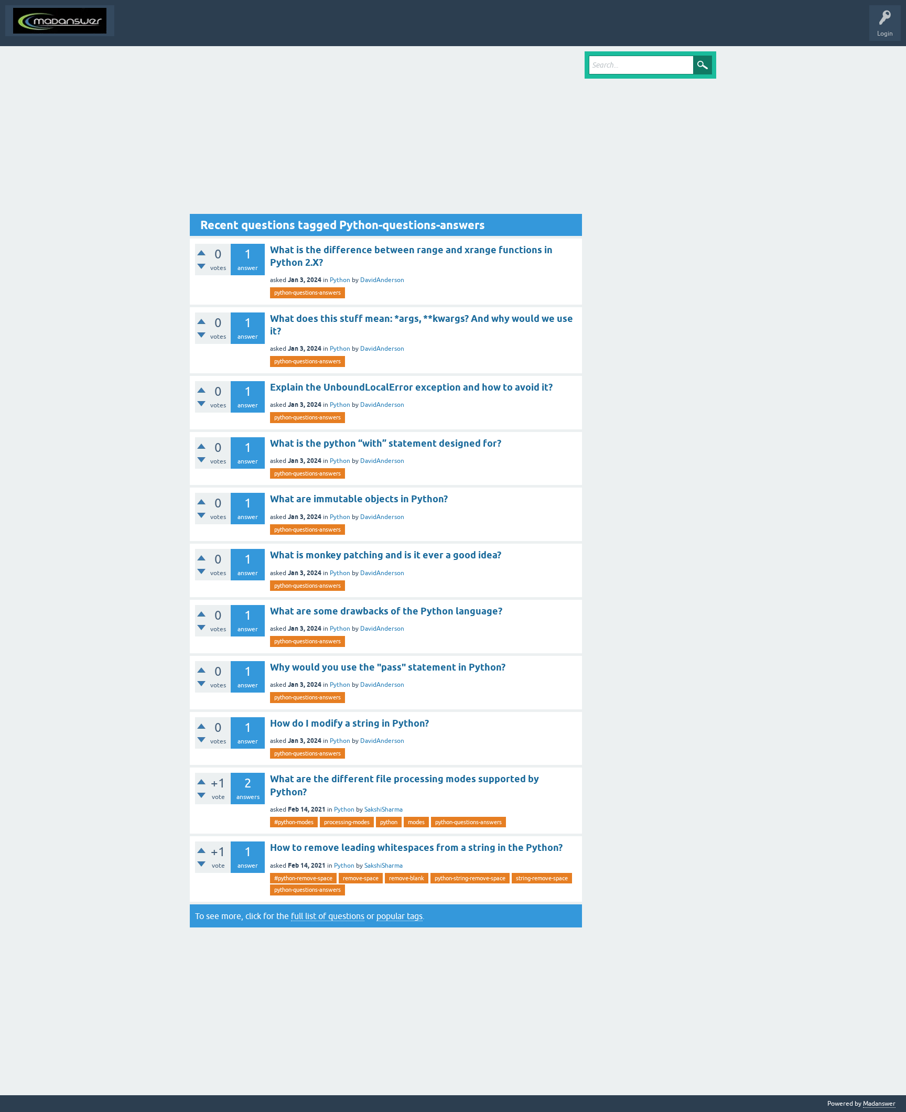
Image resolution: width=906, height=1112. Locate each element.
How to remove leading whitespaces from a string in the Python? (416, 847)
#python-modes (294, 822)
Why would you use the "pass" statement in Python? (387, 667)
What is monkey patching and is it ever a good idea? (385, 554)
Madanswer (879, 1103)
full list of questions (327, 916)
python (388, 822)
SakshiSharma (383, 809)
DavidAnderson (382, 280)
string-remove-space (542, 878)
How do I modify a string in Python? (349, 723)
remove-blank (406, 878)
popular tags (399, 916)
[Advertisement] (386, 132)
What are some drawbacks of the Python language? (386, 611)
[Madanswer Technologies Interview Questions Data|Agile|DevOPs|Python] (59, 20)
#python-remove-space (303, 878)
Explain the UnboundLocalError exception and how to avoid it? (411, 387)
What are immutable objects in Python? (359, 498)
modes (416, 822)
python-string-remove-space (470, 878)
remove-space (361, 878)
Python (340, 280)
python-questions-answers (307, 292)
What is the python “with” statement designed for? (385, 443)
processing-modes (347, 822)
